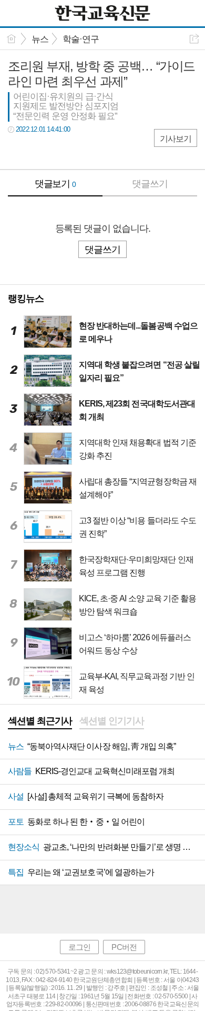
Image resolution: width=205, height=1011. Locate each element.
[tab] (40, 722)
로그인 (79, 947)
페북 (17, 151)
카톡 (59, 151)
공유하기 (194, 39)
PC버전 (123, 947)
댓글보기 (55, 184)
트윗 (38, 151)
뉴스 (40, 39)
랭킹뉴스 (26, 298)
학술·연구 (81, 39)
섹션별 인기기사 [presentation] (111, 721)
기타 (80, 151)
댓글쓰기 (150, 184)
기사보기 (175, 138)
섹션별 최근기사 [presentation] (40, 721)
